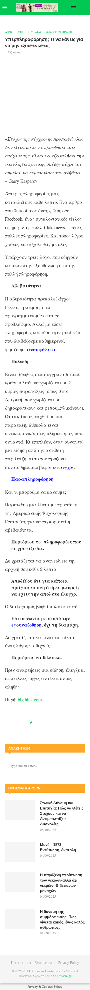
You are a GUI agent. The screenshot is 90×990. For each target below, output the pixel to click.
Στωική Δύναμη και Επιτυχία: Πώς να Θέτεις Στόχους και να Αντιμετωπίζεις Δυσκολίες (62, 813)
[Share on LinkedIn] (51, 722)
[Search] (85, 7)
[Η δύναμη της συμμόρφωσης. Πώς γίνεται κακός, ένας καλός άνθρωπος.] (20, 919)
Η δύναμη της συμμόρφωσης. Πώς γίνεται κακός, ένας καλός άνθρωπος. (62, 919)
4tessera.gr (64, 975)
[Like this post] (34, 722)
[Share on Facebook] (40, 722)
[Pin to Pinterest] (47, 722)
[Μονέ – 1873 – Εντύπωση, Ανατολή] (20, 852)
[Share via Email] (56, 722)
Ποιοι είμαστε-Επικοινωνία (33, 962)
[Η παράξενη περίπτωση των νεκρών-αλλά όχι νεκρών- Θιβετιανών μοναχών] (20, 882)
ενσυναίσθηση (26, 624)
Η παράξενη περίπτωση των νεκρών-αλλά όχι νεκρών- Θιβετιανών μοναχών (61, 883)
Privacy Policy (68, 962)
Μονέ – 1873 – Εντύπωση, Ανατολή (58, 847)
